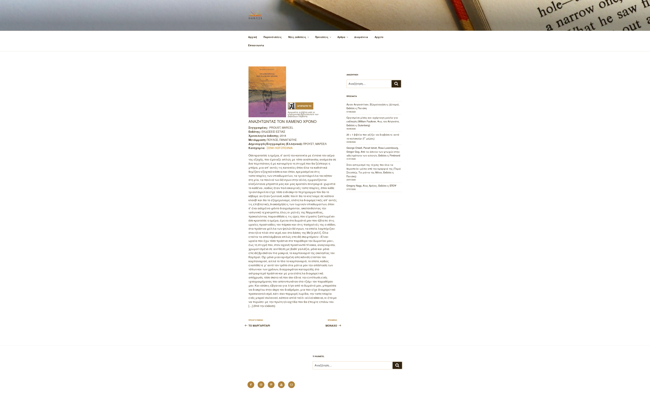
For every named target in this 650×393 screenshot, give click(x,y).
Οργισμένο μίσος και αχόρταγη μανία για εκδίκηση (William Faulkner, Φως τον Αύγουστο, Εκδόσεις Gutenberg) (372, 121)
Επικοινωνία (256, 45)
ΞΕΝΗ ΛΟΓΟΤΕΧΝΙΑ (279, 148)
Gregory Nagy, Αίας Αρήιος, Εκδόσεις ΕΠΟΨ (371, 185)
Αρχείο (379, 37)
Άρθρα (341, 37)
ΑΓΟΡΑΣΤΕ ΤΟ (304, 105)
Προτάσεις (321, 37)
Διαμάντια (361, 37)
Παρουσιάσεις (273, 37)
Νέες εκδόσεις (297, 37)
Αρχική (252, 37)
